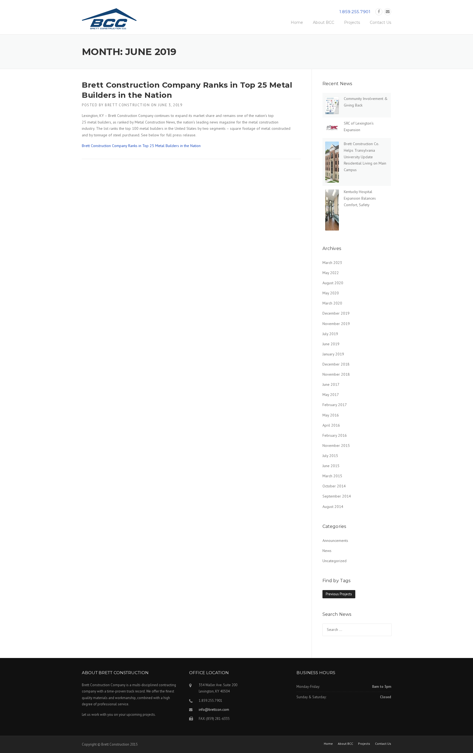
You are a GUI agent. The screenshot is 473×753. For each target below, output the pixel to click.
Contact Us (380, 22)
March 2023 (332, 262)
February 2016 (334, 435)
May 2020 (330, 293)
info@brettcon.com (214, 709)
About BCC (323, 22)
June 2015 (330, 465)
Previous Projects (339, 594)
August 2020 (332, 282)
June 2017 (330, 384)
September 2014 (336, 496)
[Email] (387, 12)
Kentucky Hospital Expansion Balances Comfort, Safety (360, 198)
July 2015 (330, 455)
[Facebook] (378, 12)
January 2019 (333, 354)
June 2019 (330, 343)
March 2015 (332, 475)
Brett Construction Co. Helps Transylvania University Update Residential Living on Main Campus (365, 156)
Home (297, 22)
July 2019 (330, 333)
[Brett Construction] (109, 20)
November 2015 (336, 445)
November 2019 (336, 323)
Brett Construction (127, 105)
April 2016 (331, 425)
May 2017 (330, 394)
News (326, 550)
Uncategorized (334, 560)
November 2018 (336, 374)
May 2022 (330, 272)
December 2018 (336, 364)
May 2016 (330, 415)
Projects (352, 22)
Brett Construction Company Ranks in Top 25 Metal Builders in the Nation (141, 145)
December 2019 (336, 313)
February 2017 (334, 404)
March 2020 (332, 303)
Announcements (335, 540)
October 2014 (334, 486)
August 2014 (332, 506)
